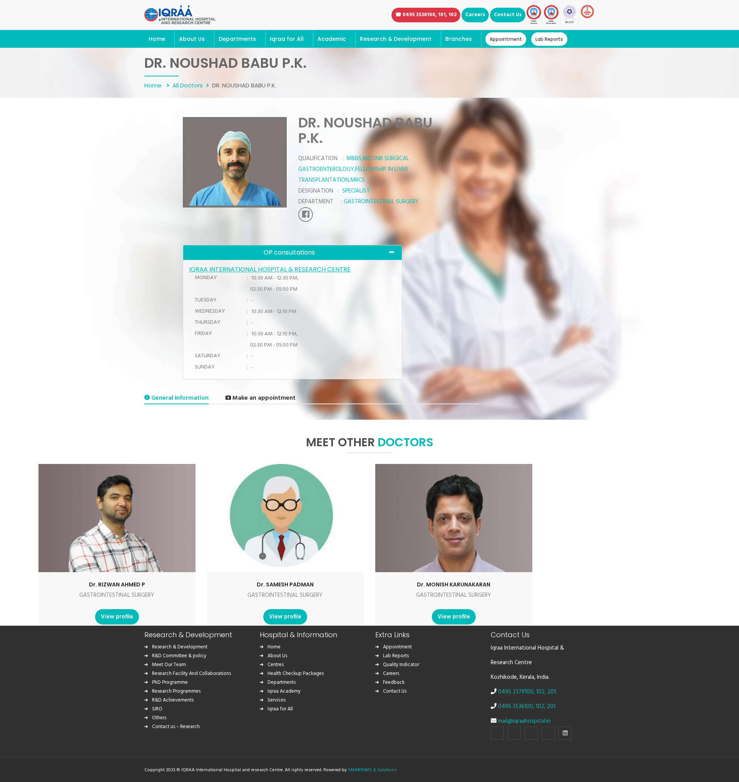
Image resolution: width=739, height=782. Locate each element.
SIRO (157, 709)
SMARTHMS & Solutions (372, 770)
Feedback (394, 682)
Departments (282, 682)
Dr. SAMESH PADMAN (285, 584)
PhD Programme (170, 682)
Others (159, 718)
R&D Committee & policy (179, 656)
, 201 (550, 692)
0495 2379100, (517, 692)
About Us (277, 656)
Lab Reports (396, 656)
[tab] (292, 252)
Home (153, 85)
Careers (391, 674)
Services (277, 700)
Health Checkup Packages (296, 674)
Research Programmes (176, 691)
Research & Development (179, 647)
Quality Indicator (401, 665)
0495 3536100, (517, 706)
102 (540, 692)
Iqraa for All (280, 709)
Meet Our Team (169, 665)
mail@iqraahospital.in (524, 721)
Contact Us (394, 691)
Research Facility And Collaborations (191, 674)
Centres (276, 665)
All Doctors (187, 85)
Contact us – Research (176, 727)
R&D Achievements (173, 700)
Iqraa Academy (284, 691)
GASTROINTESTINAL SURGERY (116, 595)
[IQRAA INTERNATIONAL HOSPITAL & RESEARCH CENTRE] (180, 13)
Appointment (397, 647)
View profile (117, 616)
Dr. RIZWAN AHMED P (117, 584)
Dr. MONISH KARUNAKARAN (453, 584)
